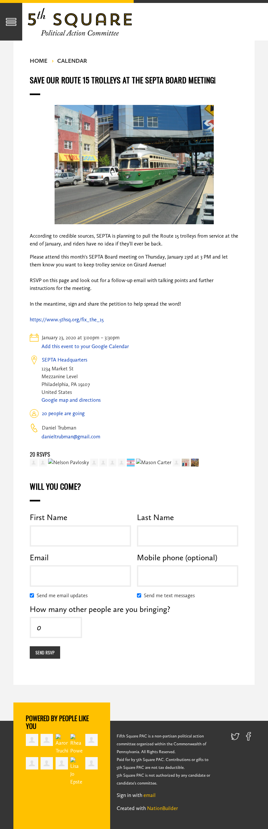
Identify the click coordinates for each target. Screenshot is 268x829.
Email (39, 557)
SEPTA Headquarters (64, 360)
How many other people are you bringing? (100, 609)
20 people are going (63, 413)
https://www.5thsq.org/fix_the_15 (67, 319)
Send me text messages (170, 595)
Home (38, 60)
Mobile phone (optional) (177, 557)
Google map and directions (71, 400)
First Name (48, 517)
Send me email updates (63, 595)
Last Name (155, 517)
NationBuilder (162, 808)
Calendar (72, 60)
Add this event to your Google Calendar (85, 346)
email (149, 795)
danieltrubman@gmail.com (71, 436)
